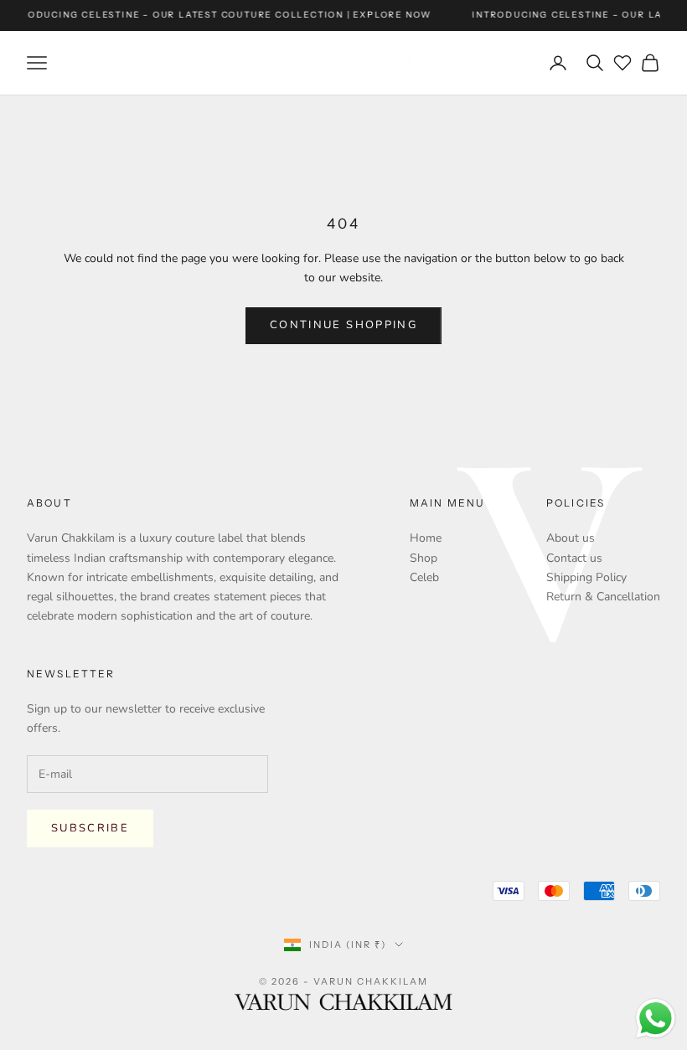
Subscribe (90, 828)
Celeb (424, 577)
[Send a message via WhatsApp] (656, 1019)
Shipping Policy (586, 577)
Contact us (574, 558)
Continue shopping (343, 324)
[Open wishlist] (622, 63)
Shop (423, 558)
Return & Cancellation (603, 597)
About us (570, 538)
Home (426, 538)
